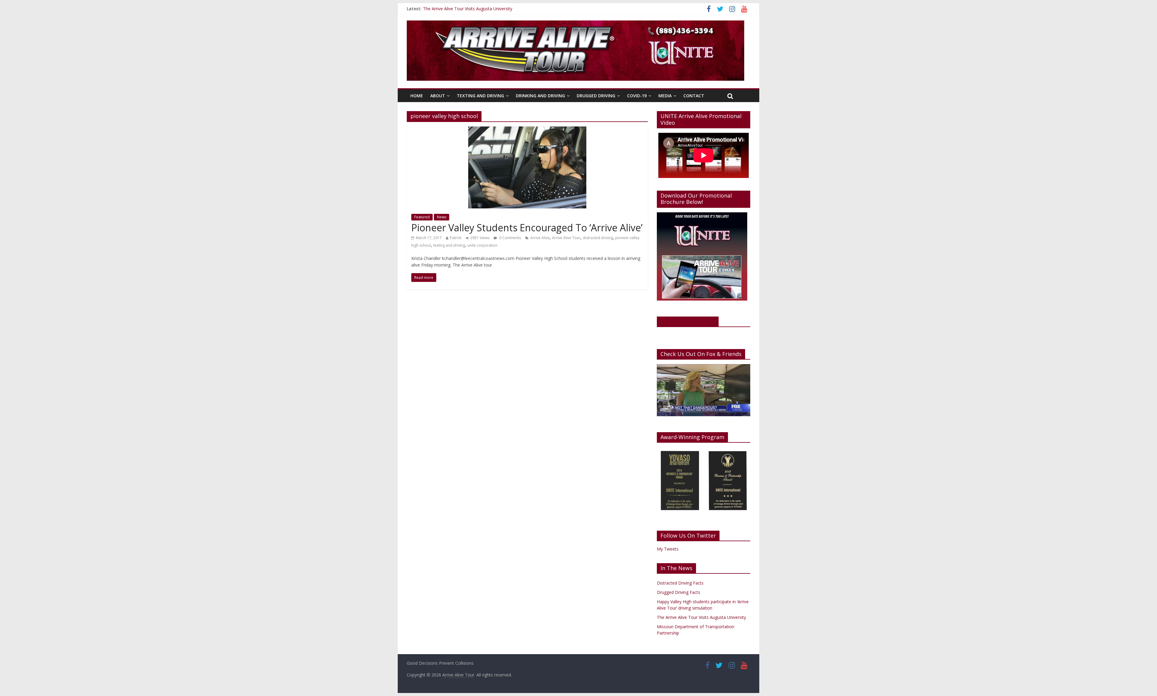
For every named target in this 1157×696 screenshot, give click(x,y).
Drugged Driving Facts (678, 592)
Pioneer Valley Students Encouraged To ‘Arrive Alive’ (526, 227)
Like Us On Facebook (687, 321)
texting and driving (449, 245)
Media (665, 95)
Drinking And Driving (540, 95)
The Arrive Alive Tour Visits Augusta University (467, 10)
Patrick (455, 237)
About (437, 95)
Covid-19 (637, 95)
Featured (422, 217)
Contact (693, 95)
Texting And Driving (480, 95)
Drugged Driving (596, 95)
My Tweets (668, 549)
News (441, 217)
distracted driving (598, 237)
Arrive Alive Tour (566, 237)
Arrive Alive (540, 237)
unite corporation (482, 245)
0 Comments (509, 237)
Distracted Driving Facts (680, 583)
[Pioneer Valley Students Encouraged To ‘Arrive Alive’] (527, 130)
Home (416, 95)
